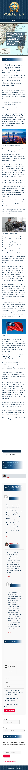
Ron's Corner (16, 462)
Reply (7, 536)
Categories (6, 728)
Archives (5, 719)
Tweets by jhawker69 (9, 761)
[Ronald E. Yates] (14, 9)
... (8, 476)
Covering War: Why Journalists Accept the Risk (14, 464)
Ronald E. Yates (14, 543)
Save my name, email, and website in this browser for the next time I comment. (14, 692)
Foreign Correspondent (9, 462)
